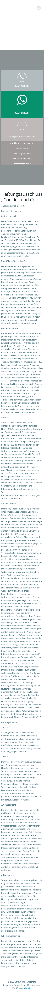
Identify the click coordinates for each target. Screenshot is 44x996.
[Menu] (39, 8)
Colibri (29, 988)
